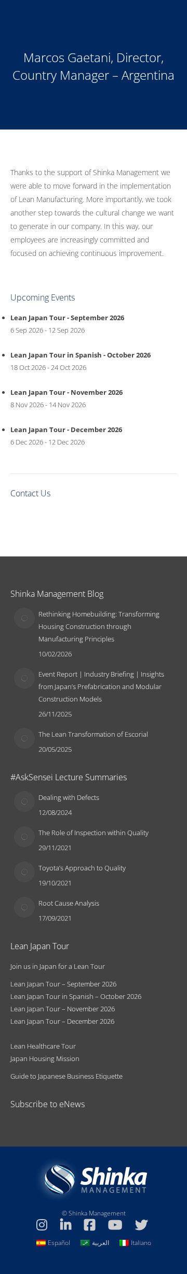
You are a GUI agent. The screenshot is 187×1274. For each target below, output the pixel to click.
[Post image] (24, 618)
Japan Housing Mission (44, 1058)
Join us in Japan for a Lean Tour (57, 966)
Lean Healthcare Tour (43, 1046)
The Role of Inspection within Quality (93, 832)
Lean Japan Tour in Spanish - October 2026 (80, 355)
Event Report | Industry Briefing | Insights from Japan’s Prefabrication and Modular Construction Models (101, 686)
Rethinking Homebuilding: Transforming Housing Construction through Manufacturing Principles (98, 626)
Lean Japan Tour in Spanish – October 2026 (75, 996)
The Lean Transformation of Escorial (93, 734)
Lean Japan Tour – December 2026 (62, 1021)
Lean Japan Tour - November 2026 (66, 392)
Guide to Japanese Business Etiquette (66, 1076)
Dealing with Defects (68, 797)
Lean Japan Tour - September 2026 (67, 317)
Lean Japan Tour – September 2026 (63, 984)
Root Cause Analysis (68, 903)
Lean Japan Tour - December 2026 (66, 429)
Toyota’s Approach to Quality (82, 867)
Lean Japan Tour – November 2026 (62, 1008)
